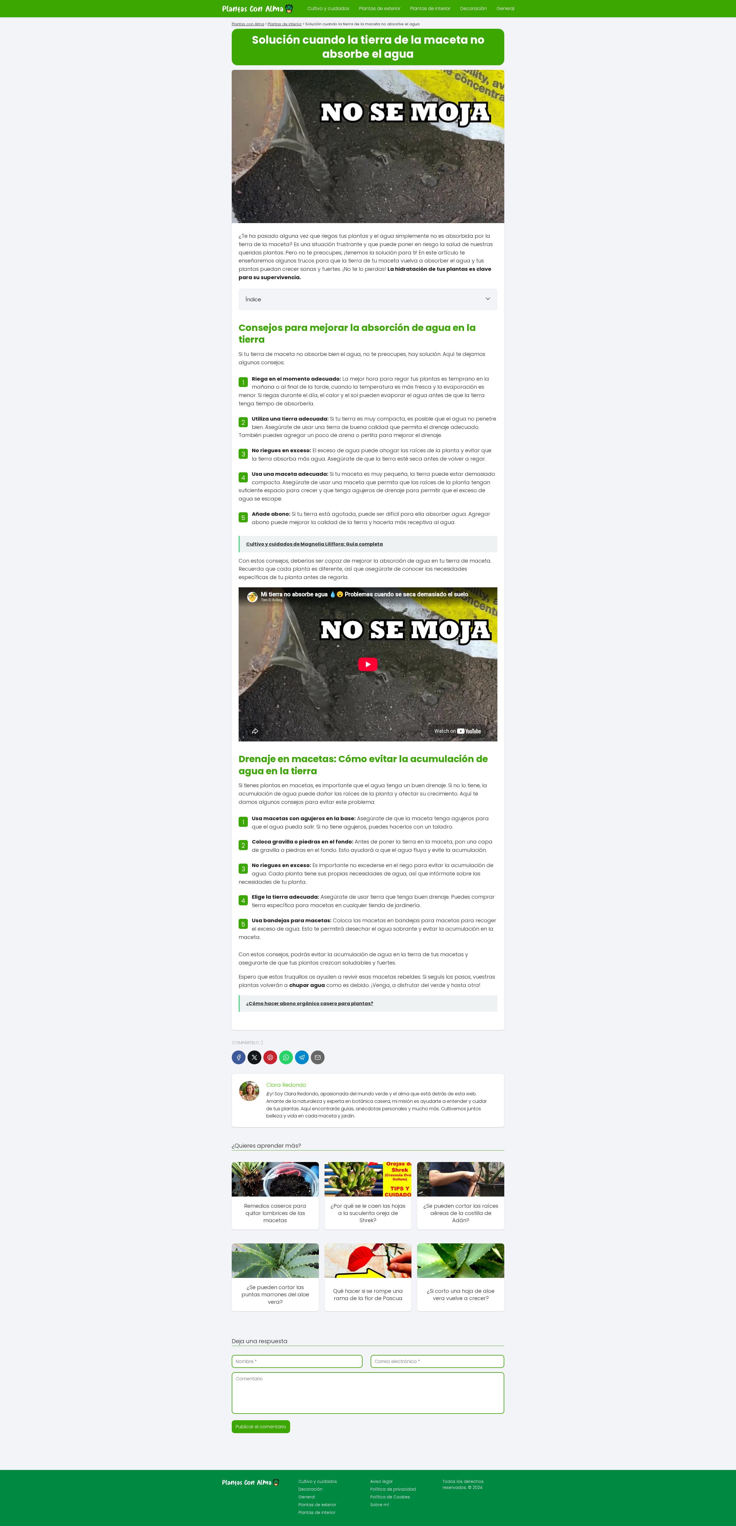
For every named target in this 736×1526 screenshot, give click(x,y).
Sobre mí (379, 1505)
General (505, 8)
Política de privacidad (393, 1489)
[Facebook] (239, 1057)
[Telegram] (302, 1057)
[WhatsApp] (286, 1057)
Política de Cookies (390, 1497)
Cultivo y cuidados (328, 8)
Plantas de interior (430, 8)
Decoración (473, 8)
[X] (254, 1057)
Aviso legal (381, 1481)
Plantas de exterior (379, 8)
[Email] (318, 1057)
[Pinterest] (270, 1057)
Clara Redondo (286, 1084)
